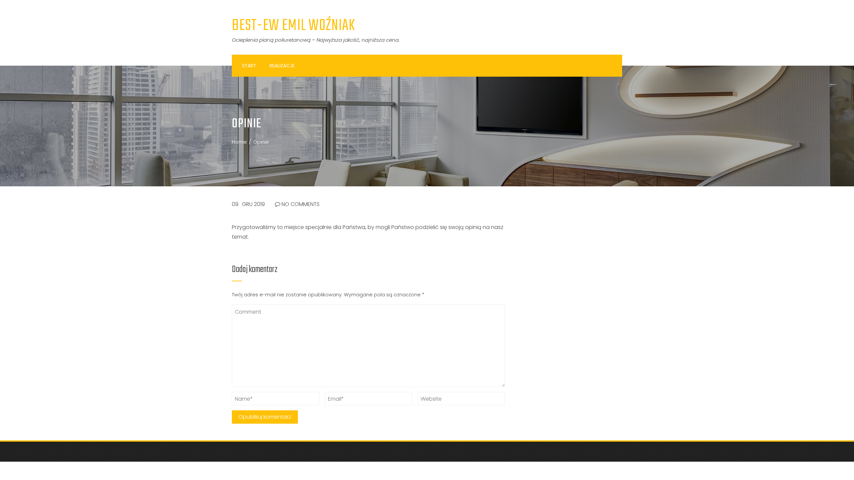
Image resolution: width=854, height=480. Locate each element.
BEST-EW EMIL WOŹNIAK (293, 26)
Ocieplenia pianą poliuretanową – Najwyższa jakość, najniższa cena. (316, 39)
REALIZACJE (282, 65)
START (249, 65)
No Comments (300, 204)
